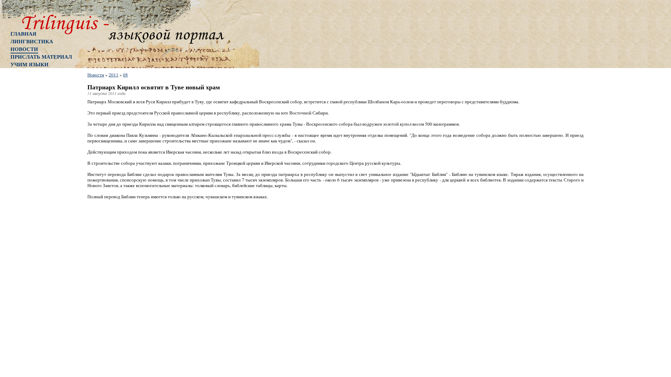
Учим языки (29, 64)
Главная (23, 33)
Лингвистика (31, 41)
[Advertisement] (38, 183)
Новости (24, 49)
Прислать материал (41, 56)
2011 (113, 75)
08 (125, 75)
